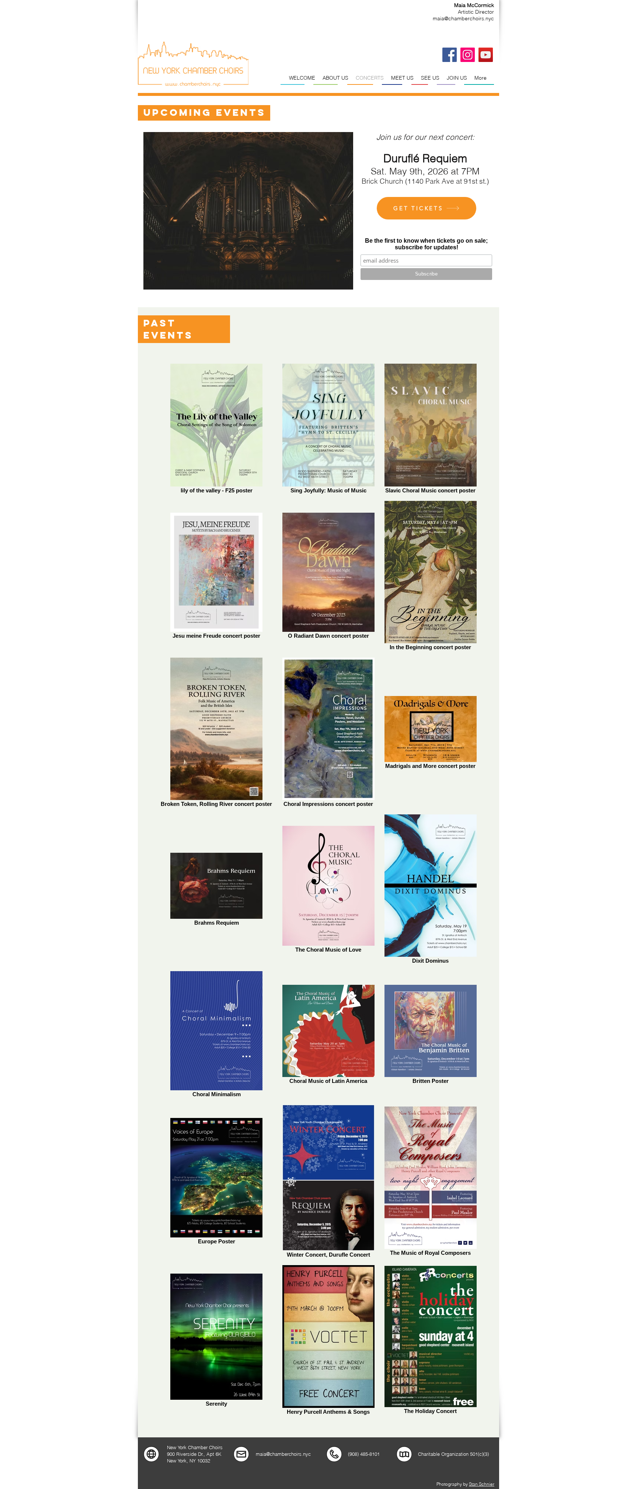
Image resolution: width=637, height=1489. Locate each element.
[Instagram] (467, 55)
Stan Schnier (481, 1484)
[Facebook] (449, 55)
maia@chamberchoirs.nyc (463, 18)
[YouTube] (485, 55)
